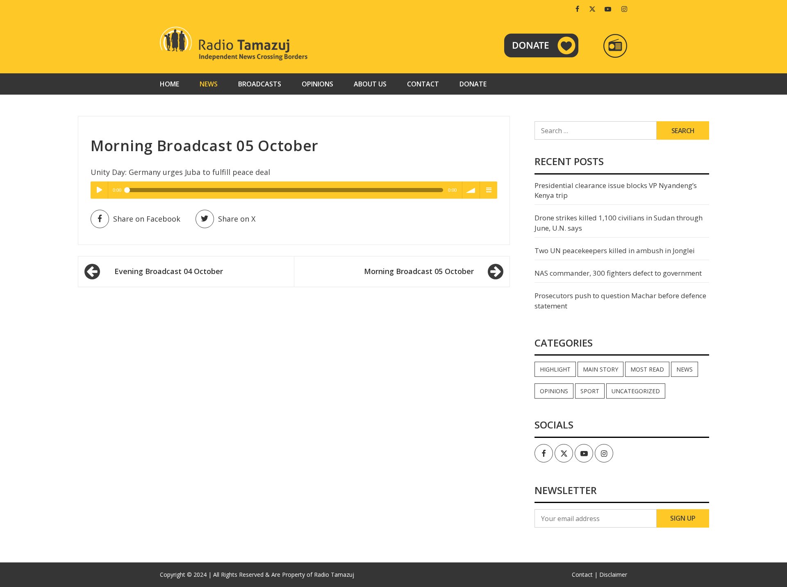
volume (471, 190)
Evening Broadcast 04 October (168, 271)
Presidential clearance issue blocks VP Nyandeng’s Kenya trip (616, 190)
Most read (647, 369)
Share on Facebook (146, 219)
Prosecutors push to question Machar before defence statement (620, 300)
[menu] (488, 190)
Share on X (236, 219)
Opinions (317, 83)
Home (169, 83)
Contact (423, 83)
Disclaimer (613, 574)
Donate (473, 83)
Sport (589, 391)
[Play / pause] (99, 190)
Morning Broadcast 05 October (419, 271)
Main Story (600, 369)
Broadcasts (259, 83)
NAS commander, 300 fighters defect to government (618, 273)
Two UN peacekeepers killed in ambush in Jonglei (615, 250)
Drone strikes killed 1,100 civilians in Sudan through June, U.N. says (619, 222)
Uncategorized (636, 391)
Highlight (555, 369)
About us (370, 83)
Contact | (585, 574)
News (209, 83)
